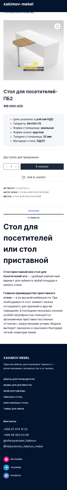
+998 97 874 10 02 (15, 429)
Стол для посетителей (27, 196)
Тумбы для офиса (13, 409)
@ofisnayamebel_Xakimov (19, 440)
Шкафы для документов (17, 385)
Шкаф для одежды (14, 391)
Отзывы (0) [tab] (34, 218)
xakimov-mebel (18, 4)
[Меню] (62, 4)
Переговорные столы (15, 403)
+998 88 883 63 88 (16, 434)
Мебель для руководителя (19, 379)
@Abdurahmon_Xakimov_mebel (23, 446)
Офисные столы (12, 397)
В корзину (42, 166)
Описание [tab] (33, 211)
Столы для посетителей (33, 192)
